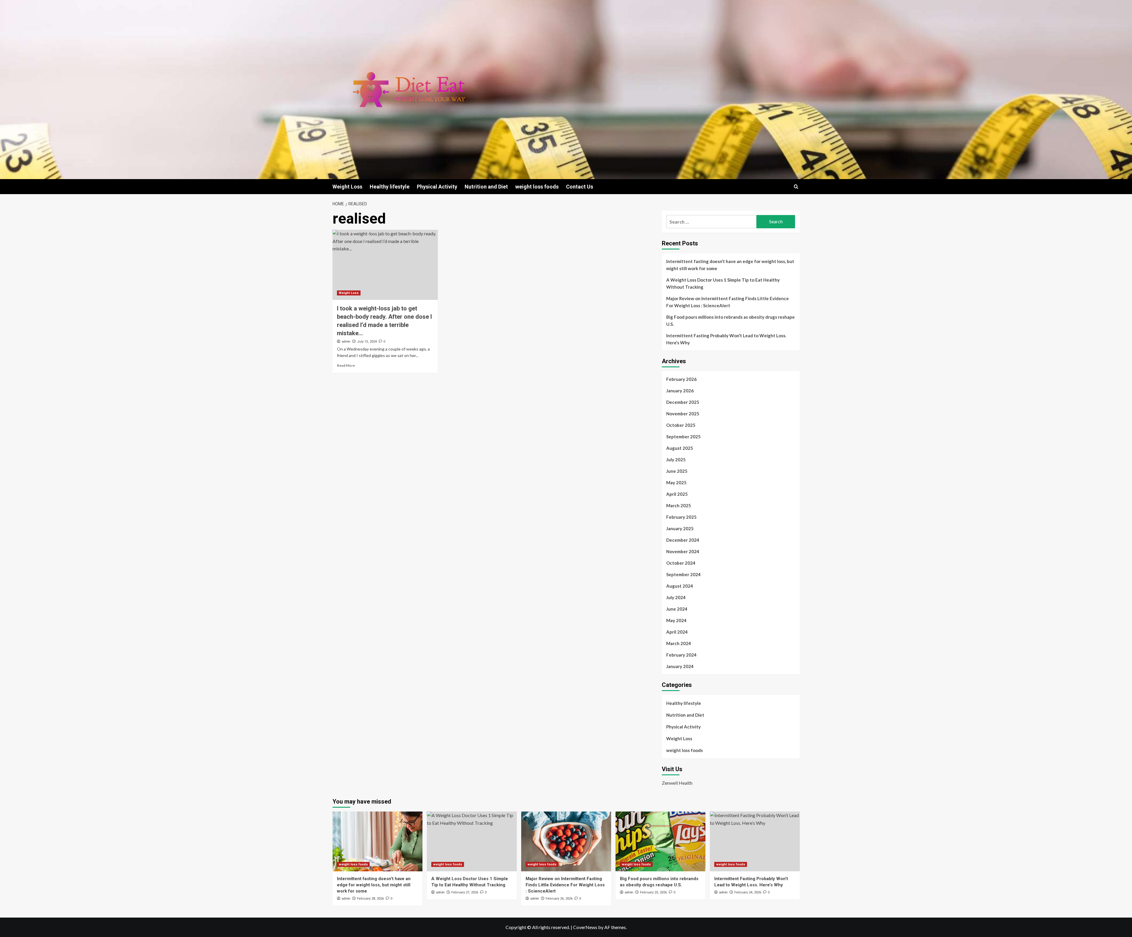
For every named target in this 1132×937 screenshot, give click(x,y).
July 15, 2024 (367, 341)
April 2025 (677, 494)
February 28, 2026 (370, 898)
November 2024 (682, 551)
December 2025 (682, 402)
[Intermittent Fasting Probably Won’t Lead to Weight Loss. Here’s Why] (755, 841)
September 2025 (683, 436)
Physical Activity (437, 187)
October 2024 (680, 563)
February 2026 (681, 379)
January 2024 (680, 666)
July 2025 (676, 459)
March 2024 (678, 643)
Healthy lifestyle (389, 187)
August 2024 (679, 586)
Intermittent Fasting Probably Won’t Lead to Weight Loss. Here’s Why (726, 339)
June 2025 (676, 471)
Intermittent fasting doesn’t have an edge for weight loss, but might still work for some (730, 265)
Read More (346, 365)
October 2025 (680, 425)
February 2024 (681, 654)
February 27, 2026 (464, 892)
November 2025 (682, 413)
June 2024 (676, 609)
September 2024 (683, 574)
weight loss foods (537, 187)
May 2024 (676, 620)
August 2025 (679, 448)
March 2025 (678, 505)
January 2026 (680, 390)
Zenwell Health (677, 783)
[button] (796, 186)
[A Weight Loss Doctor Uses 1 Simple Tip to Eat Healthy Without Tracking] (472, 841)
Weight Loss (347, 187)
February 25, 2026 (653, 892)
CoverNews (585, 927)
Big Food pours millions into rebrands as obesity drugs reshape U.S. (730, 320)
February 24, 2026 (747, 892)
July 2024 (676, 597)
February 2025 (681, 517)
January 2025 (680, 528)
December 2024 (682, 540)
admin (346, 341)
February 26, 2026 (559, 898)
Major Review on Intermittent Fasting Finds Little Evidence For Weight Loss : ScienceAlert (727, 302)
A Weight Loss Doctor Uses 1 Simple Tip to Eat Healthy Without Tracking (723, 283)
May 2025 (676, 482)
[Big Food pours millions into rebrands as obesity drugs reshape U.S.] (660, 841)
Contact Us (579, 187)
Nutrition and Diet (486, 187)
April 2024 (677, 631)
